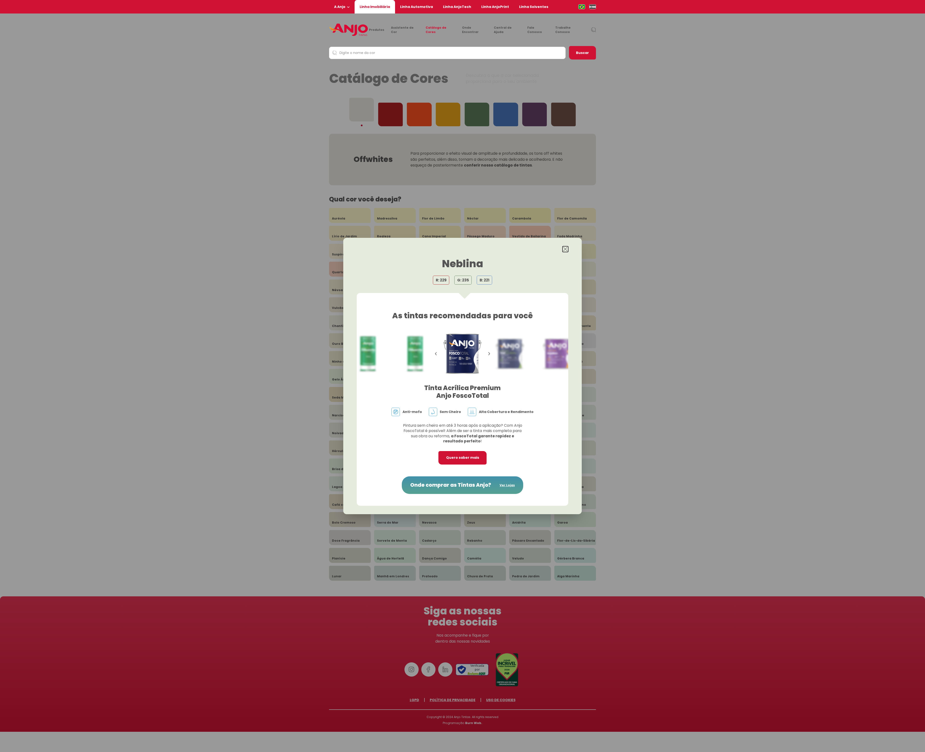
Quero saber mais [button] (462, 457)
